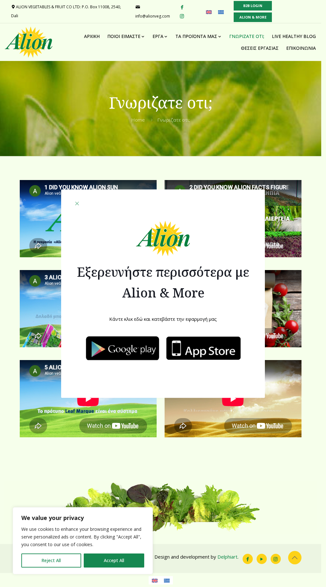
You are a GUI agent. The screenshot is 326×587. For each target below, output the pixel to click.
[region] (83, 540)
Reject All (51, 560)
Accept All (114, 560)
